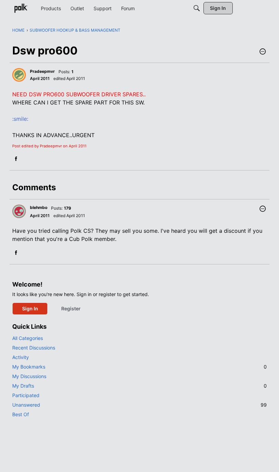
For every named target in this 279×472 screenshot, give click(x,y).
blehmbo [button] (38, 207)
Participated (25, 395)
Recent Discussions (33, 348)
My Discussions (29, 376)
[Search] (197, 8)
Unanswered (139, 405)
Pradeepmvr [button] (42, 71)
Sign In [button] (30, 308)
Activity (20, 357)
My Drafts (139, 386)
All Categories (27, 338)
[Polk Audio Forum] (21, 8)
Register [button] (71, 308)
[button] (263, 52)
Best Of (20, 414)
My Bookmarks (139, 367)
